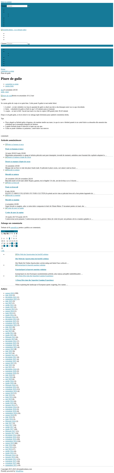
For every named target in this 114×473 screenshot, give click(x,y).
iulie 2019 (8, 395)
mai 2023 (8, 331)
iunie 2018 (9, 419)
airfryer (7, 20)
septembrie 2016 (11, 441)
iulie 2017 (8, 423)
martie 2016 (9, 453)
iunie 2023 (9, 329)
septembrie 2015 (11, 465)
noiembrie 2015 (10, 461)
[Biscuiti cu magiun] (12, 195)
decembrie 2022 (11, 341)
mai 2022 (8, 353)
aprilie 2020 (9, 381)
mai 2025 (8, 303)
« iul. (2, 251)
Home (3, 69)
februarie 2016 (10, 455)
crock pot (8, 18)
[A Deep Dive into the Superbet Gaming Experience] (34, 276)
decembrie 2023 (11, 319)
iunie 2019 (9, 397)
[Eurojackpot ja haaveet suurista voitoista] (30, 265)
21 (12, 243)
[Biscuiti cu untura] (12, 170)
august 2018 (9, 415)
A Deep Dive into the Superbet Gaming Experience (34, 280)
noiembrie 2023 (10, 321)
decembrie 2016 (11, 435)
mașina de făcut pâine (12, 22)
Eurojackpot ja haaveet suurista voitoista (30, 269)
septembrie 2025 (11, 299)
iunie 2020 (9, 377)
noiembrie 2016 (10, 437)
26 (7, 246)
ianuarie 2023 (10, 339)
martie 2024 (9, 315)
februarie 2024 (10, 317)
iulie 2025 (8, 301)
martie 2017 (9, 429)
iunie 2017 (9, 425)
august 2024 (9, 311)
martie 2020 (9, 383)
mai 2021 (8, 367)
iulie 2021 (8, 365)
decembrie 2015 (11, 459)
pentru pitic (14, 14)
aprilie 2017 (9, 427)
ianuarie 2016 (10, 457)
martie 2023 (9, 335)
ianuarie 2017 (10, 433)
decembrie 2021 (11, 357)
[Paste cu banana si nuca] (14, 144)
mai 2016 (8, 449)
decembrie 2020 (11, 369)
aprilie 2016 (9, 451)
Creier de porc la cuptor (14, 212)
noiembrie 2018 (10, 409)
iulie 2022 (8, 351)
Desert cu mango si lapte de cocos (17, 162)
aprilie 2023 (9, 333)
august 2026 (9, 293)
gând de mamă (10, 24)
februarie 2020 (10, 385)
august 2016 (9, 443)
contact (7, 26)
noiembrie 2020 (10, 371)
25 (4, 246)
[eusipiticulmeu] (13, 30)
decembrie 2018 (11, 407)
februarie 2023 (10, 337)
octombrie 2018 (10, 411)
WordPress (19, 471)
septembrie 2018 (11, 413)
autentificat (14, 227)
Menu (3, 4)
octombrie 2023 (10, 323)
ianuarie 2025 (10, 309)
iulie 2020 (8, 375)
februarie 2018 (10, 421)
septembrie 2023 (11, 325)
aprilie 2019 (9, 401)
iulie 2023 (8, 327)
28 (12, 246)
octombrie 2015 (10, 463)
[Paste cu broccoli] (12, 183)
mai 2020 (8, 379)
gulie (2, 92)
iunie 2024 (9, 313)
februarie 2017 (10, 431)
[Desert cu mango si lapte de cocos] (18, 157)
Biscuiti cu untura (12, 174)
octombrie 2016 (10, 439)
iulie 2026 (8, 295)
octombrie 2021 (10, 361)
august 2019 (9, 393)
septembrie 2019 (11, 391)
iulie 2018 (8, 417)
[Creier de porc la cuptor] (14, 208)
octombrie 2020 (10, 373)
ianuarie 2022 (10, 355)
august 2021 (9, 363)
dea (2, 90)
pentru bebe (9, 86)
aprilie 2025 (9, 305)
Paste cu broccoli (11, 187)
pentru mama (14, 16)
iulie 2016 (8, 445)
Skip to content (6, 2)
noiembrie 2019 (10, 387)
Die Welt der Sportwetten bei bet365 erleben (32, 259)
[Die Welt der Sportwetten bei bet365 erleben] (31, 254)
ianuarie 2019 (10, 405)
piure (7, 92)
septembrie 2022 (11, 347)
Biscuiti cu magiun (12, 200)
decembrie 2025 (11, 297)
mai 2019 (8, 399)
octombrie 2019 (10, 389)
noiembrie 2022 (10, 343)
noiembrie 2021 (10, 359)
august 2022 (9, 349)
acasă (7, 10)
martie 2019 (9, 403)
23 (16, 243)
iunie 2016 (9, 447)
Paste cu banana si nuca (14, 149)
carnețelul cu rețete (11, 12)
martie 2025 (9, 307)
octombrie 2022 (10, 345)
